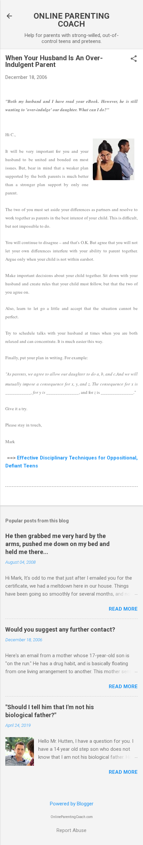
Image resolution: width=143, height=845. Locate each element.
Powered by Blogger (71, 804)
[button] (134, 59)
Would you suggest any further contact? (60, 629)
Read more (123, 609)
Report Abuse (71, 830)
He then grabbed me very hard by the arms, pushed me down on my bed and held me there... (57, 543)
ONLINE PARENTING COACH (71, 20)
